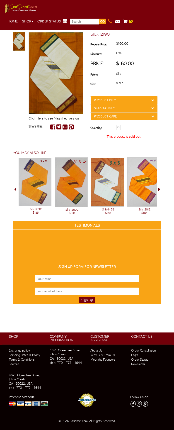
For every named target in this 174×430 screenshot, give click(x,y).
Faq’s (134, 355)
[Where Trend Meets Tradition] (21, 7)
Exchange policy (19, 350)
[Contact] (111, 21)
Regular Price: (98, 44)
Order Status (49, 21)
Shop (26, 21)
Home (13, 21)
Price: (97, 63)
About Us (96, 350)
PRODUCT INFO (105, 100)
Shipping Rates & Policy (24, 355)
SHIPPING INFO (104, 108)
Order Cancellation (143, 350)
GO (102, 21)
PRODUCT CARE (105, 116)
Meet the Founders (102, 359)
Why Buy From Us (102, 355)
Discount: (96, 54)
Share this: (36, 126)
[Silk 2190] (19, 42)
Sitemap (14, 364)
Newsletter (138, 364)
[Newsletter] (119, 21)
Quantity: (96, 127)
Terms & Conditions (21, 359)
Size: (93, 84)
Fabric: (94, 74)
